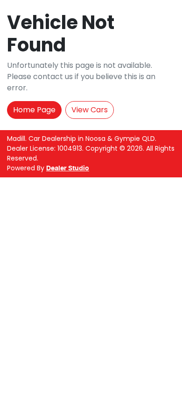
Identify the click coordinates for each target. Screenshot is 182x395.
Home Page (34, 109)
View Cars (89, 109)
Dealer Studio (67, 168)
